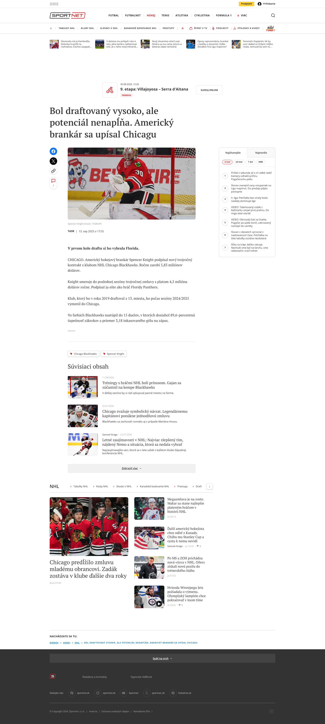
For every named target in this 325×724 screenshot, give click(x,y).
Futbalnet (133, 15)
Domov (54, 642)
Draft (199, 486)
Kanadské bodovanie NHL (154, 486)
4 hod (227, 162)
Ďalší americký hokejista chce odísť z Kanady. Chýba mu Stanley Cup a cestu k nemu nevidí (185, 535)
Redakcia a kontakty (94, 677)
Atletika (181, 15)
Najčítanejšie (233, 152)
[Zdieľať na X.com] (53, 161)
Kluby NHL (102, 486)
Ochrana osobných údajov (115, 711)
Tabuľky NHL (81, 486)
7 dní (250, 162)
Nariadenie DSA (141, 711)
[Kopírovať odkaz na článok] (53, 171)
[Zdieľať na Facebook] (53, 151)
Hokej (151, 15)
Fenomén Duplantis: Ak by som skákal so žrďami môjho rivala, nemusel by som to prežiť (258, 44)
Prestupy (182, 486)
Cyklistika (202, 15)
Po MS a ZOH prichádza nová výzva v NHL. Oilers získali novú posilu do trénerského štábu (186, 564)
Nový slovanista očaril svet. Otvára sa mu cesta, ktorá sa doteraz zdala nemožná (167, 44)
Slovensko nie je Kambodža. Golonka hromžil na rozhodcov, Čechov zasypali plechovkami (75, 44)
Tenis (165, 15)
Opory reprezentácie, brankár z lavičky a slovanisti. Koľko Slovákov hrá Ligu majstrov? (213, 44)
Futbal (114, 15)
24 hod (239, 162)
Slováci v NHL (124, 486)
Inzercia (93, 711)
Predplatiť (246, 3)
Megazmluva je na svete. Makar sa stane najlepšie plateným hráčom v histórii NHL (185, 505)
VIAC (244, 15)
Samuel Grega (109, 434)
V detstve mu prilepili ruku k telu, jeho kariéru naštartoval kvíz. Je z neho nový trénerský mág (121, 44)
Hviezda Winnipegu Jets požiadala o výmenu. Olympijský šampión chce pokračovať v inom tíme (186, 594)
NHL (77, 642)
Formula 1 (224, 15)
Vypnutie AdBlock (141, 677)
